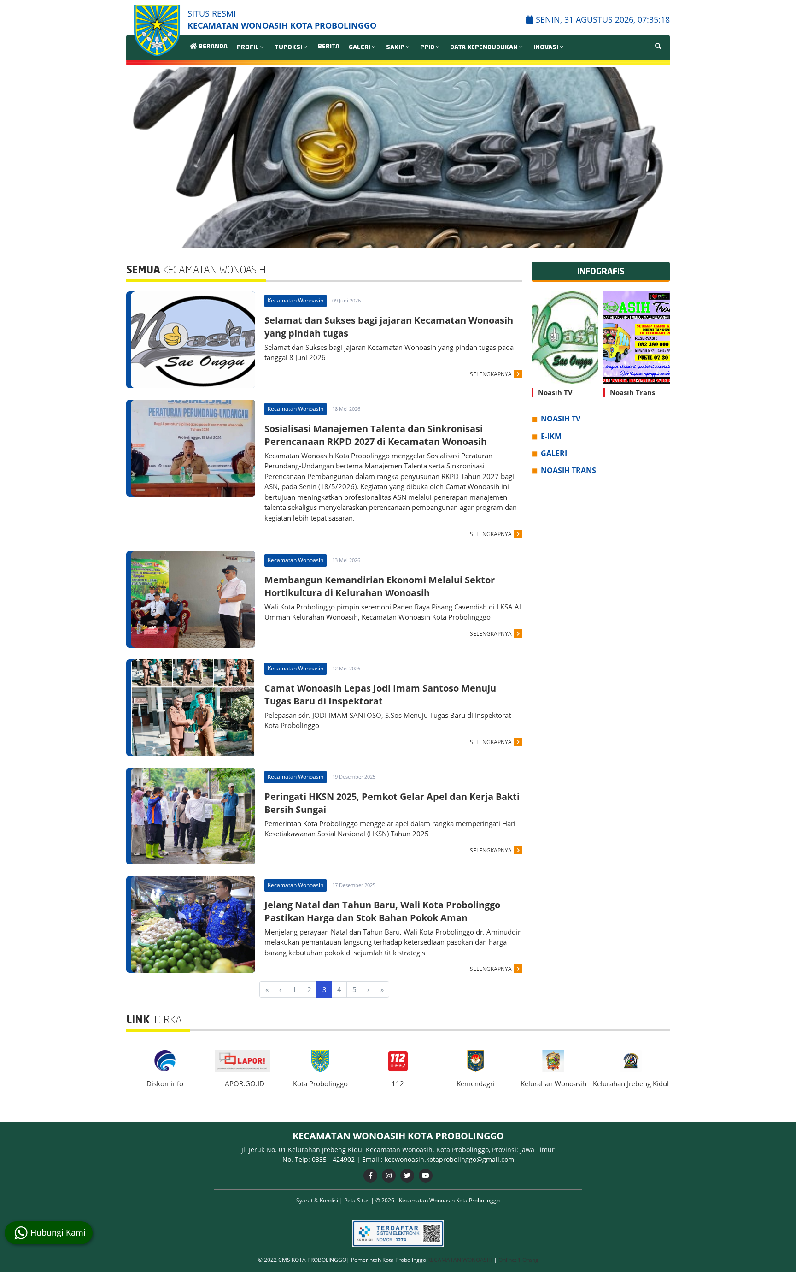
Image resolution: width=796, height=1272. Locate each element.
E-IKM (551, 436)
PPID (427, 48)
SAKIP (395, 48)
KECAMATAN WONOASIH (460, 1260)
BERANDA (212, 47)
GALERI (359, 48)
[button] (659, 158)
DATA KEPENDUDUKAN (484, 48)
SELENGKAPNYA (491, 374)
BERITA (328, 47)
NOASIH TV (560, 419)
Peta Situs (357, 1200)
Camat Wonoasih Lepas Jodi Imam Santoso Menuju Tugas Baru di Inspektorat (380, 694)
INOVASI (545, 48)
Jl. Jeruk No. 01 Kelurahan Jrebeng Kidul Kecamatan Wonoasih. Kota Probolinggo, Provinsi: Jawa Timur (398, 1149)
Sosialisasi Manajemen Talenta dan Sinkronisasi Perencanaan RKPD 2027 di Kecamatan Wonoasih (375, 435)
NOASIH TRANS (568, 471)
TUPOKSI (288, 48)
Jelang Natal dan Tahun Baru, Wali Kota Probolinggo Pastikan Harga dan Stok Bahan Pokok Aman (382, 911)
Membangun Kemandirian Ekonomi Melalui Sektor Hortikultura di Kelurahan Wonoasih (379, 586)
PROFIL (248, 48)
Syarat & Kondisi (317, 1200)
